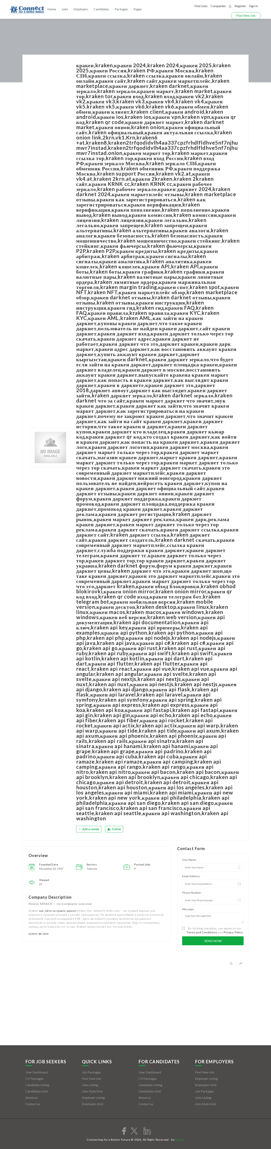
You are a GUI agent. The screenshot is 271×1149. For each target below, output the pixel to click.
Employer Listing (93, 1097)
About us (31, 1097)
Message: (188, 909)
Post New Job (246, 15)
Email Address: (191, 876)
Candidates (101, 9)
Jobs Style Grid (92, 1091)
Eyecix (179, 1139)
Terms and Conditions (201, 932)
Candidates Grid (36, 1091)
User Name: (189, 859)
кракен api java (39, 933)
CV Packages (34, 1078)
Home (51, 9)
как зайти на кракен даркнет (58, 910)
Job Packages (91, 1072)
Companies (218, 6)
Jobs (65, 9)
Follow (116, 829)
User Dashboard (36, 1072)
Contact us (32, 1104)
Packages (121, 9)
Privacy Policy (233, 932)
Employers (81, 9)
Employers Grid (92, 1104)
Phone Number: (192, 892)
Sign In (253, 6)
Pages (138, 9)
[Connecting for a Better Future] (27, 9)
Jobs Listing (90, 1085)
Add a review (90, 829)
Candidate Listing (37, 1085)
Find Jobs (201, 6)
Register (240, 6)
